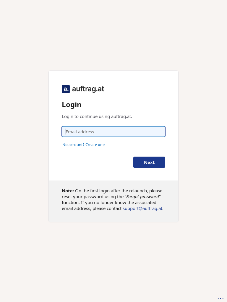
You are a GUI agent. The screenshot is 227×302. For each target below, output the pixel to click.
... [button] (221, 297)
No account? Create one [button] (83, 144)
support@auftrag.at (142, 208)
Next (149, 162)
